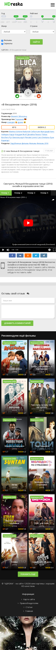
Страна (33, 26)
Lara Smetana (43, 137)
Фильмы (8, 40)
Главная (29, 611)
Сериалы (8, 43)
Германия (19, 119)
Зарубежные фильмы (19, 143)
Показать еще (28, 574)
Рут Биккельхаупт (17, 137)
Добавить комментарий (17, 323)
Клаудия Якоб (21, 134)
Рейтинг (34, 13)
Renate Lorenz (31, 137)
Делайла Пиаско (34, 134)
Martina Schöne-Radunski (19, 131)
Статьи (29, 607)
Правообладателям (29, 603)
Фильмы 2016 (42, 143)
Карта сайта (29, 599)
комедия (11, 122)
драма (20, 122)
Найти (36, 42)
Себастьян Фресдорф (40, 131)
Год (3, 13)
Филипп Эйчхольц (19, 116)
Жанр (4, 26)
